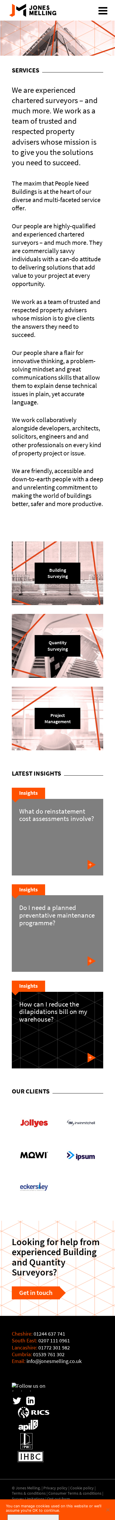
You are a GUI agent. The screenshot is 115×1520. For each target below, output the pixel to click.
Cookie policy (82, 1488)
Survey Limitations (28, 1499)
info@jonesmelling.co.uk (54, 1361)
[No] (108, 1510)
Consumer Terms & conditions (74, 1493)
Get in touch (35, 1292)
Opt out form (58, 1499)
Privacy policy (55, 1488)
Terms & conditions (29, 1493)
